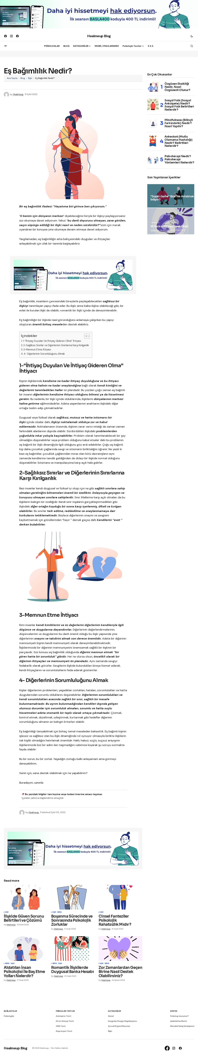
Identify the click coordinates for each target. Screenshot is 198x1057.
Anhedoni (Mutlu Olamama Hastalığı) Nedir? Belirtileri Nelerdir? (179, 141)
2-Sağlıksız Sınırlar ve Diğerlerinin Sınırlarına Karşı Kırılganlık (56, 345)
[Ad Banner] (73, 275)
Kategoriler (114, 1011)
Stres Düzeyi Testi (65, 1021)
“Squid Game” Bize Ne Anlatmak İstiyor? (172, 198)
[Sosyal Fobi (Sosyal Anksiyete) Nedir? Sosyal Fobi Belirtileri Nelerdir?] (153, 104)
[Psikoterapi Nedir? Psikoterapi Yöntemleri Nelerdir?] (153, 159)
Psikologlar (9, 1016)
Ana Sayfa (12, 78)
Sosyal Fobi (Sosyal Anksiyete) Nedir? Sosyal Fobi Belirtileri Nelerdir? (179, 105)
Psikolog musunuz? (179, 1016)
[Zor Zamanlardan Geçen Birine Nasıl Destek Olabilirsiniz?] (120, 948)
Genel (59, 912)
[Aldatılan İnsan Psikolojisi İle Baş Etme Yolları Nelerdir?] (25, 948)
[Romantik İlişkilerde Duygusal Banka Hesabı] (73, 948)
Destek (173, 1011)
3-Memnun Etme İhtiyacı (37, 349)
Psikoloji (155, 223)
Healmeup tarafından (159, 230)
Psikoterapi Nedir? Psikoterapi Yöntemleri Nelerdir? (179, 159)
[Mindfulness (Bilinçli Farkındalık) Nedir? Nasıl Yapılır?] (153, 123)
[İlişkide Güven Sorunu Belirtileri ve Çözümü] (25, 897)
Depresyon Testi (64, 1031)
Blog (23, 78)
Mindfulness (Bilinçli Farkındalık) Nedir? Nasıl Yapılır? (179, 123)
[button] (191, 36)
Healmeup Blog (99, 36)
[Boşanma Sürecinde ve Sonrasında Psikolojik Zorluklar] (73, 897)
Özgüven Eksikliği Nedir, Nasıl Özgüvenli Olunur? (177, 87)
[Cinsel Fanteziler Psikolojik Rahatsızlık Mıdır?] (120, 897)
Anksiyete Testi (63, 1016)
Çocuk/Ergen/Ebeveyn (119, 1026)
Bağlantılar (10, 1011)
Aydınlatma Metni (178, 1021)
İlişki (30, 78)
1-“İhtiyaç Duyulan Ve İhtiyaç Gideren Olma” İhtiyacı (52, 341)
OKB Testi (60, 1026)
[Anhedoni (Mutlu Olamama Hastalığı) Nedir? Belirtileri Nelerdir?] (153, 140)
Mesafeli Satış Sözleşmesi (182, 1026)
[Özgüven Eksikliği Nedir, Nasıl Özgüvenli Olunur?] (153, 87)
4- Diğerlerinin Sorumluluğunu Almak (44, 353)
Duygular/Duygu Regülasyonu (122, 1021)
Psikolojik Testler (65, 1011)
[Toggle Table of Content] (85, 336)
